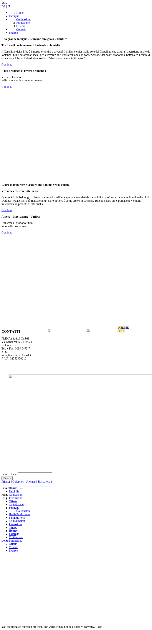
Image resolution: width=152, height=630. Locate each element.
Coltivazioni (16, 494)
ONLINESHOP (123, 329)
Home (12, 488)
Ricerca (7, 478)
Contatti (13, 547)
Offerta (13, 543)
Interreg (13, 550)
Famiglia (14, 491)
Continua (6, 64)
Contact (13, 540)
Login (5, 540)
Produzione (15, 498)
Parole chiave (9, 474)
